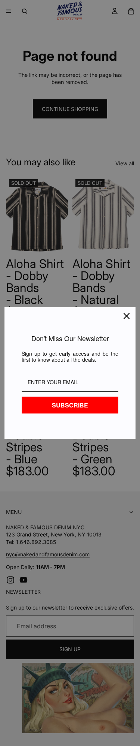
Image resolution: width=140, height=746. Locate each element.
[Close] (127, 316)
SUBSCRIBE (70, 405)
